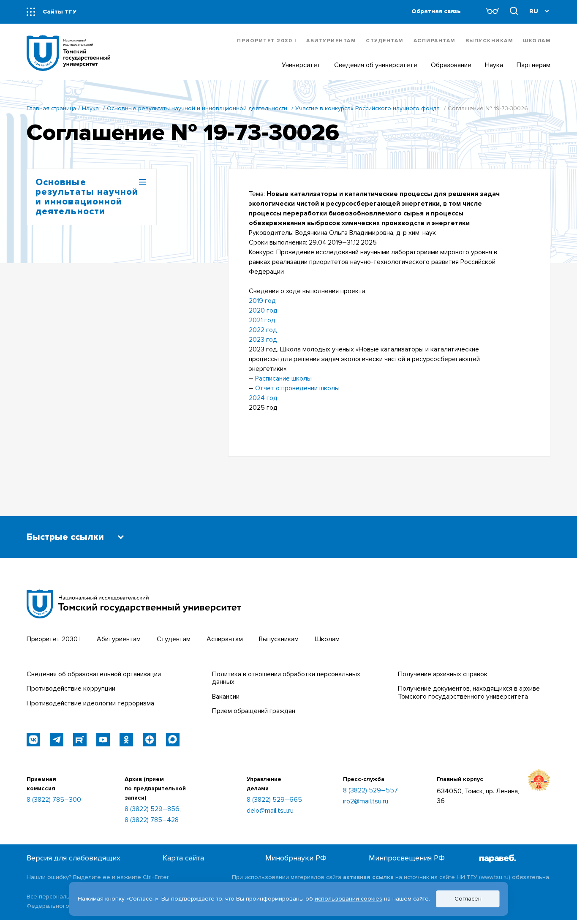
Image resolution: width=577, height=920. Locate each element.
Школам (536, 41)
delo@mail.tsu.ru (270, 810)
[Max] (173, 739)
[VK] (33, 739)
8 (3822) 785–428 (152, 820)
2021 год (262, 320)
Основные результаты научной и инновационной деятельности (197, 108)
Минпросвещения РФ (407, 858)
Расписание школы (283, 378)
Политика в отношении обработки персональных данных (286, 678)
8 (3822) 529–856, (153, 809)
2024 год (263, 398)
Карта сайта (183, 858)
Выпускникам (489, 41)
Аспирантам (434, 41)
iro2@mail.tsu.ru (365, 801)
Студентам (384, 41)
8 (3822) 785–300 (54, 799)
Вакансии (226, 696)
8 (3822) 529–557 (370, 790)
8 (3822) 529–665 (274, 799)
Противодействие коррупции (71, 688)
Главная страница (51, 108)
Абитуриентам (331, 41)
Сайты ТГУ (59, 11)
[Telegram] (56, 739)
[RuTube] (80, 739)
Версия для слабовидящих (73, 858)
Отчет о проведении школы (297, 388)
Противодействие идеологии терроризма (90, 703)
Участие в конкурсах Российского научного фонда (367, 108)
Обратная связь (436, 11)
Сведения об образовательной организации (94, 674)
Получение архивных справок (442, 674)
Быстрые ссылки (65, 537)
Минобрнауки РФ (296, 858)
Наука (90, 108)
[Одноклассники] (126, 739)
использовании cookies (348, 898)
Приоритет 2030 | (266, 41)
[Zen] (149, 739)
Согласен (468, 898)
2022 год (263, 330)
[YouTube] (103, 739)
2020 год (263, 310)
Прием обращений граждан (253, 711)
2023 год (263, 339)
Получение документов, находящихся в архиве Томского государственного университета (469, 692)
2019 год (262, 301)
